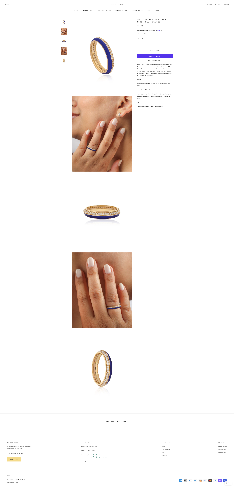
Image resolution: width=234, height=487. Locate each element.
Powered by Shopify (13, 482)
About (157, 10)
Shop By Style (87, 10)
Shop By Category (104, 10)
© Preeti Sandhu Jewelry (16, 479)
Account (210, 4)
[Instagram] (85, 462)
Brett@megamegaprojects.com (102, 457)
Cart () (226, 4)
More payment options (155, 60)
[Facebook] (81, 462)
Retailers (164, 455)
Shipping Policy (222, 446)
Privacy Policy (222, 452)
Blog (163, 452)
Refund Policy (222, 449)
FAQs (163, 446)
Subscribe (14, 459)
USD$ (6, 4)
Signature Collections (142, 10)
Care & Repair (166, 449)
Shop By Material (122, 10)
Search (217, 4)
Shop (76, 10)
